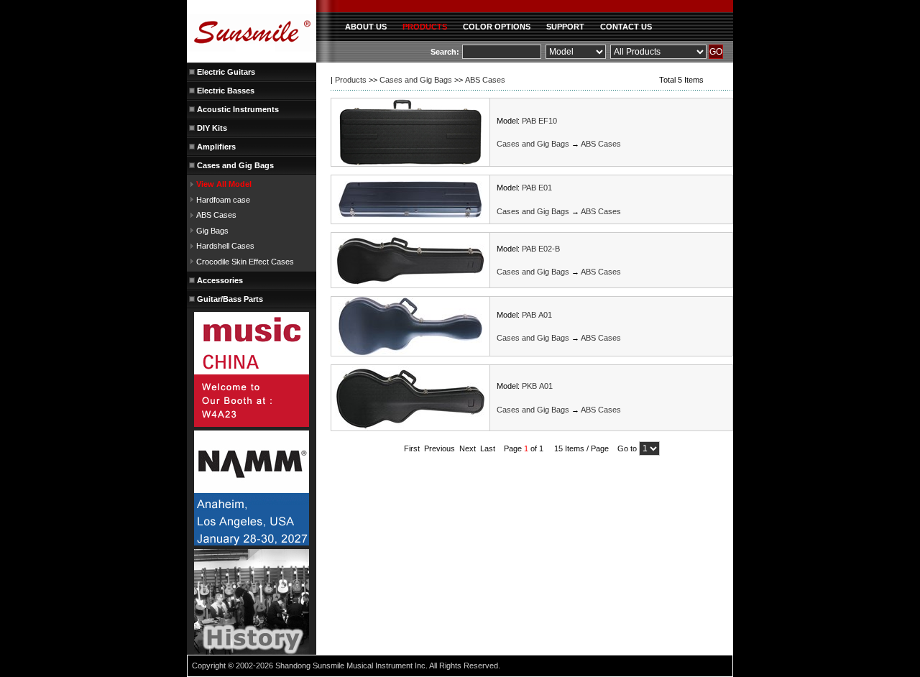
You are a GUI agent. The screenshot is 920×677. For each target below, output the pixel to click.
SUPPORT (565, 26)
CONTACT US (626, 26)
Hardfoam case (223, 199)
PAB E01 (537, 187)
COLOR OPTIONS (496, 26)
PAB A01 (537, 314)
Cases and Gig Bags (416, 79)
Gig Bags (212, 230)
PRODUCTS (424, 26)
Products (351, 79)
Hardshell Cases (225, 245)
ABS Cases (216, 215)
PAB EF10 (539, 120)
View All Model (224, 184)
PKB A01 (537, 386)
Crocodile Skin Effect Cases (245, 261)
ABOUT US (366, 26)
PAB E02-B (541, 248)
